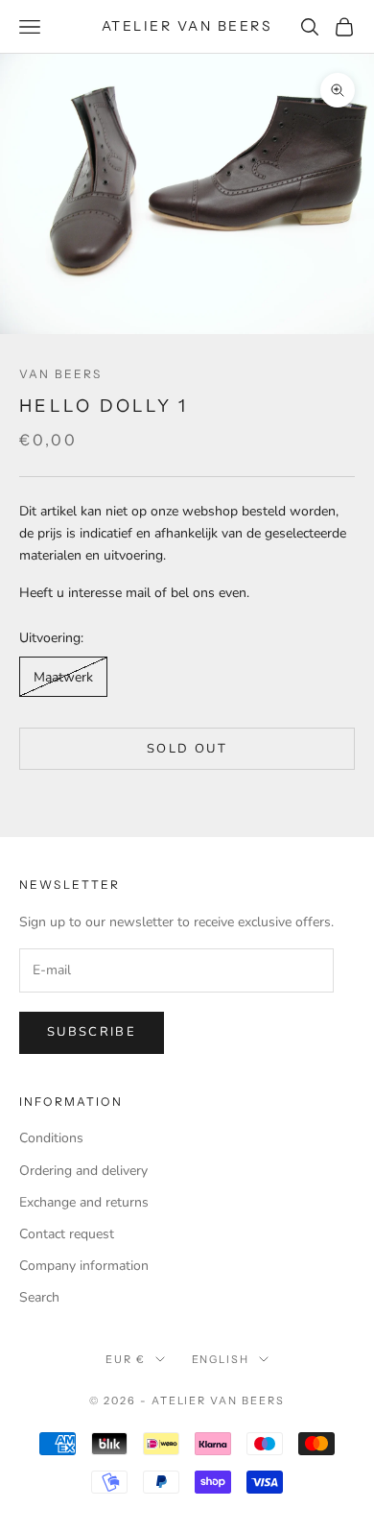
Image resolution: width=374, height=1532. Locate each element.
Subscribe (91, 1032)
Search (39, 1297)
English (221, 1359)
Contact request (66, 1234)
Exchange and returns (84, 1202)
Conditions (51, 1138)
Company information (84, 1266)
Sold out (187, 748)
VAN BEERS (60, 374)
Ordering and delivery (83, 1170)
